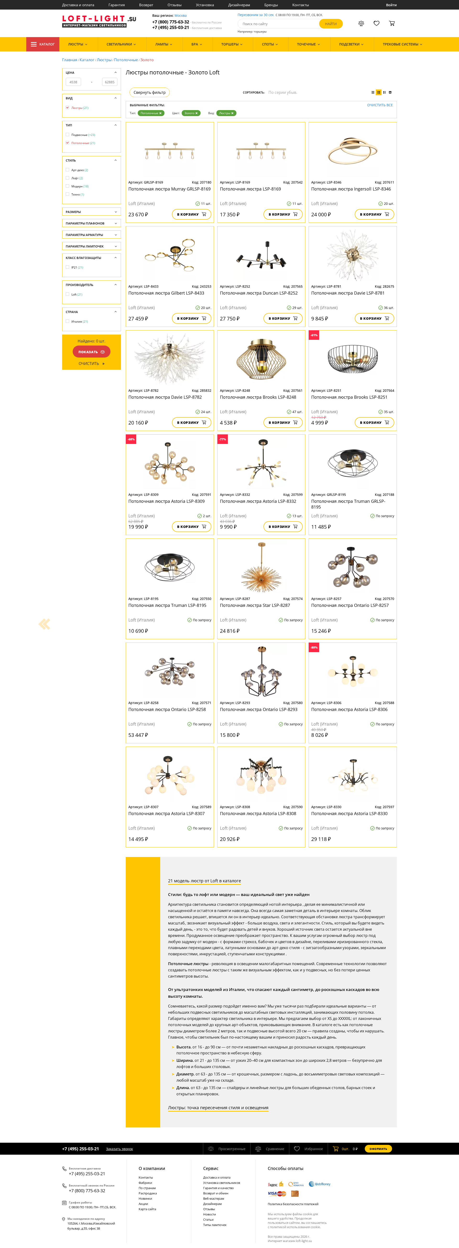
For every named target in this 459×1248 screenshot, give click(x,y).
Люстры (104, 59)
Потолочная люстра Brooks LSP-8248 (258, 397)
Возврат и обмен (215, 1193)
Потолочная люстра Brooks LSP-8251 (349, 397)
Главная (69, 59)
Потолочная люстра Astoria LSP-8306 (349, 709)
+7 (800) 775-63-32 (187, 22)
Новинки (145, 1198)
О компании (152, 1168)
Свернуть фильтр (150, 92)
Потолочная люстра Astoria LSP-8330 (349, 813)
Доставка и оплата (78, 4)
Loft (76, 294)
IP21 (77, 267)
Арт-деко (79, 170)
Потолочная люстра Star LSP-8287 (255, 605)
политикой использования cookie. (295, 1227)
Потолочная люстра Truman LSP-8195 (167, 605)
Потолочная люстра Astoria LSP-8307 (166, 813)
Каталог (47, 44)
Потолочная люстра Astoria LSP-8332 (258, 501)
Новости (209, 1214)
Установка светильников (221, 1183)
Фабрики (145, 1183)
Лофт (77, 178)
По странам (147, 1188)
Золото (189, 113)
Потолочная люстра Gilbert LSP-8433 (166, 293)
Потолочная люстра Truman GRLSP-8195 (348, 504)
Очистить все (380, 105)
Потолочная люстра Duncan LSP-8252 (259, 293)
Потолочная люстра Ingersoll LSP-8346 (351, 189)
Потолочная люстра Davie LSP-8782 (165, 397)
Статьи (208, 1219)
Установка (205, 4)
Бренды (271, 4)
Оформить (378, 1149)
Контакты (300, 4)
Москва (181, 16)
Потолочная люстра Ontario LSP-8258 (167, 709)
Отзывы (175, 4)
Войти (391, 5)
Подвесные (83, 135)
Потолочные (126, 59)
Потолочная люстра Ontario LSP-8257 (350, 605)
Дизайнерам (239, 4)
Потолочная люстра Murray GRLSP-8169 (169, 189)
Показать (88, 352)
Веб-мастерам (213, 1198)
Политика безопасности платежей (293, 1204)
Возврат (146, 4)
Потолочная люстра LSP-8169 (250, 189)
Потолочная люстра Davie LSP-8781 (348, 293)
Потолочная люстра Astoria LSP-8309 (166, 501)
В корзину (188, 214)
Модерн (80, 186)
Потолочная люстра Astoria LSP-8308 (258, 813)
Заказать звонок (119, 1149)
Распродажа (148, 1193)
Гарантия (117, 4)
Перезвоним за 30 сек (256, 15)
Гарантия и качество (218, 1188)
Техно (77, 194)
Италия (79, 321)
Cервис (211, 1168)
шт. (345, 1149)
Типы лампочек (215, 1225)
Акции (143, 1204)
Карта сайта (147, 1209)
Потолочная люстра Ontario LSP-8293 (258, 709)
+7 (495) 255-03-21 (187, 27)
